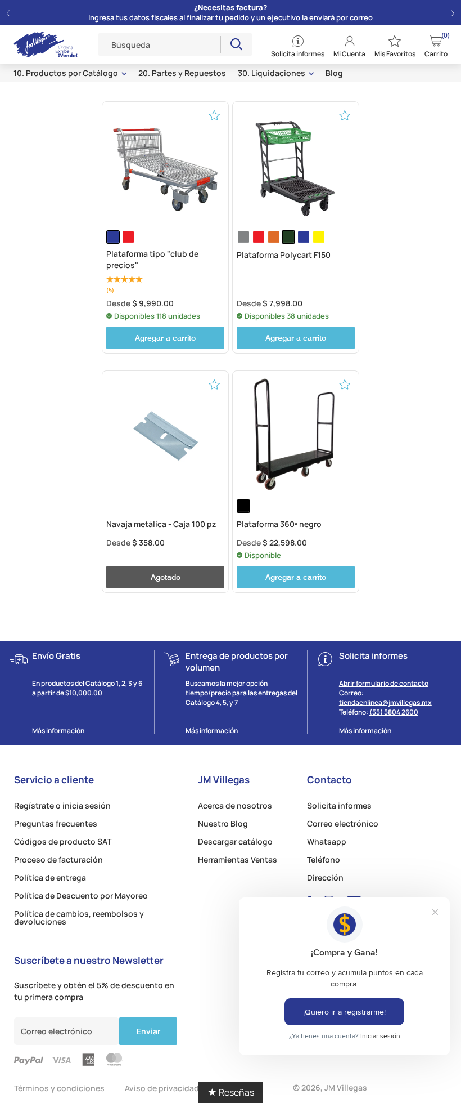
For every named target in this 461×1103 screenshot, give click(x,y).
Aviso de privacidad (162, 1088)
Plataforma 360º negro (279, 524)
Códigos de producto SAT (62, 842)
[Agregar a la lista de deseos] (214, 115)
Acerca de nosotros (235, 806)
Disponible (263, 555)
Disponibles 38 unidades (287, 316)
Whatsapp (326, 842)
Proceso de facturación (58, 860)
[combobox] (159, 44)
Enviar (148, 1031)
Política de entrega (50, 878)
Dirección (325, 878)
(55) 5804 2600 (393, 712)
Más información (58, 730)
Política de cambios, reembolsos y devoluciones (79, 918)
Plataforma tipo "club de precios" (152, 259)
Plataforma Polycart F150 (284, 254)
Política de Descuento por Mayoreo (81, 896)
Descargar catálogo (235, 842)
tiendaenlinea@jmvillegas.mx (385, 702)
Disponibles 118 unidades (157, 316)
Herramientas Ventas (237, 860)
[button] (8, 13)
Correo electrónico (342, 824)
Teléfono (323, 860)
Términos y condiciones (59, 1088)
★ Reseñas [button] (230, 1092)
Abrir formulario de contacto (383, 683)
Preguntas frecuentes (55, 824)
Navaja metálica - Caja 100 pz (161, 524)
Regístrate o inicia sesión (62, 806)
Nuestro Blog (223, 824)
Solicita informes (339, 806)
